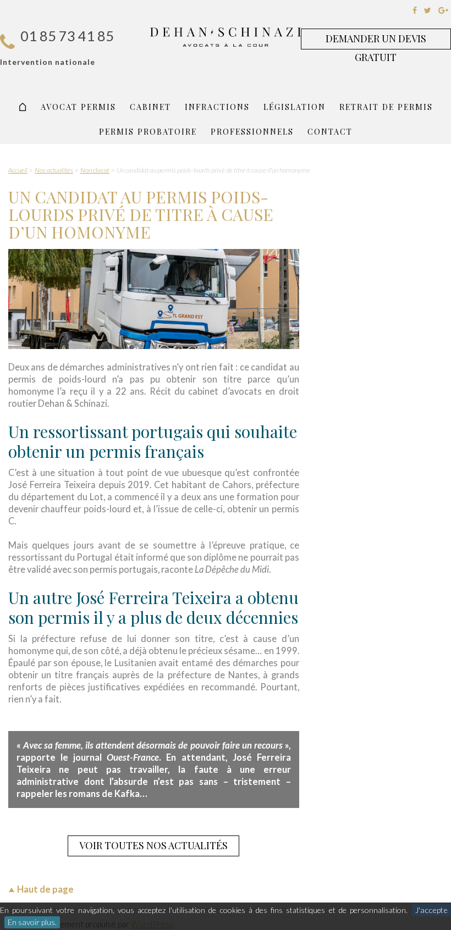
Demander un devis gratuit (376, 40)
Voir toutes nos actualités (153, 845)
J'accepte (431, 910)
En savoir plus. (32, 922)
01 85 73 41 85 (67, 35)
